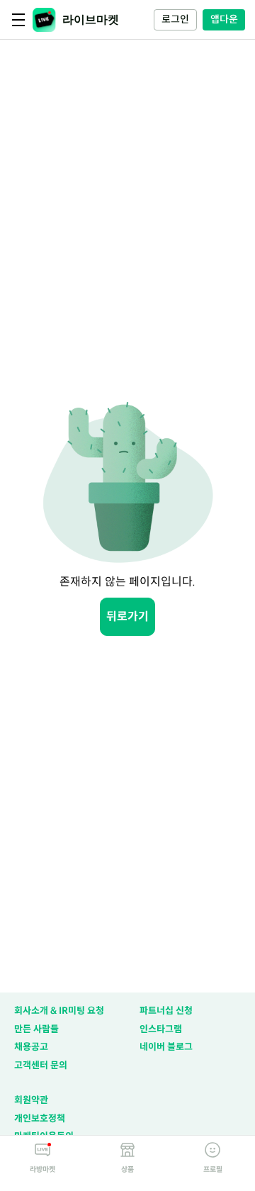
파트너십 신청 (166, 1011)
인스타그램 (161, 1029)
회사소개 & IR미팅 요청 (59, 1011)
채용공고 (31, 1047)
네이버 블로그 (166, 1047)
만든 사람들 (36, 1029)
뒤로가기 (127, 616)
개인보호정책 (39, 1118)
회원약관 (31, 1100)
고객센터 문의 (40, 1065)
